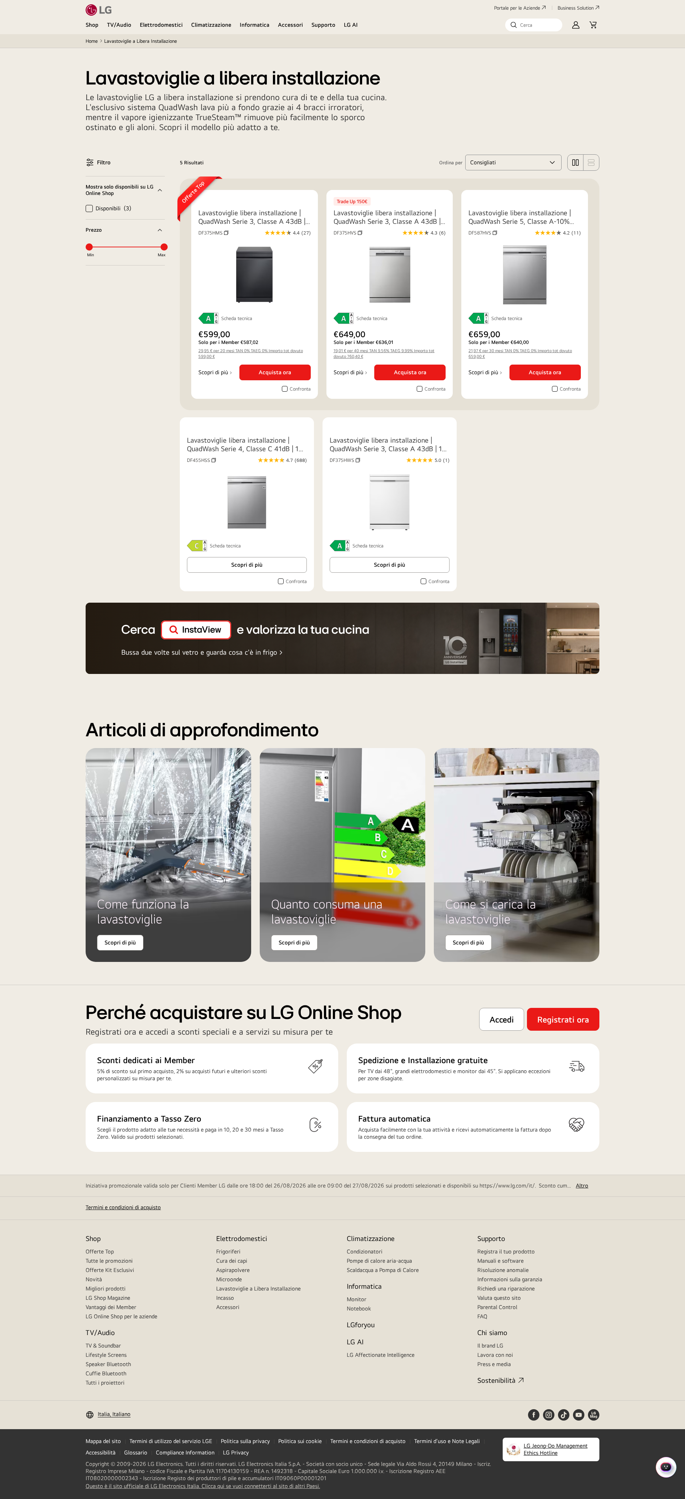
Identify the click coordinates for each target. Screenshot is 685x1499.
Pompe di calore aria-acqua (379, 1260)
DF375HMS (213, 232)
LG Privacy (236, 1452)
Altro (582, 1185)
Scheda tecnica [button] (236, 318)
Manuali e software (500, 1260)
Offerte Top (100, 1251)
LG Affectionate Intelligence (381, 1354)
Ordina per (450, 162)
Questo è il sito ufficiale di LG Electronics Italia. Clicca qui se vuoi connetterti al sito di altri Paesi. (203, 1486)
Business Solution (576, 8)
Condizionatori (364, 1251)
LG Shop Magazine (108, 1297)
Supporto (323, 24)
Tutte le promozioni (109, 1260)
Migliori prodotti (106, 1288)
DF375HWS (345, 460)
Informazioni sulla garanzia (509, 1279)
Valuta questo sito (499, 1297)
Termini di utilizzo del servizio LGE (171, 1441)
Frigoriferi (228, 1251)
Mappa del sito (103, 1441)
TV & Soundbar (103, 1345)
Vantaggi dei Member (111, 1307)
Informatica (254, 24)
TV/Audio (119, 24)
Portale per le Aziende (517, 8)
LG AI (351, 24)
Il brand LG (490, 1345)
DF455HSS (201, 460)
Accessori (290, 24)
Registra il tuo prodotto (506, 1251)
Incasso (225, 1297)
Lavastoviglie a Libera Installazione (258, 1288)
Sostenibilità (496, 1380)
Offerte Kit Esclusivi (110, 1270)
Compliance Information (185, 1452)
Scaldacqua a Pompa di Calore (383, 1270)
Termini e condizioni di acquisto (123, 1207)
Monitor (356, 1299)
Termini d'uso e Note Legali (447, 1441)
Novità (94, 1279)
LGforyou (361, 1324)
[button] (533, 25)
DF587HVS (482, 232)
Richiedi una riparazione (506, 1288)
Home (92, 41)
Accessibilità (101, 1452)
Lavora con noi (495, 1354)
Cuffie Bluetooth (106, 1373)
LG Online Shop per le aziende (121, 1316)
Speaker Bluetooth (108, 1364)
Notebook (359, 1308)
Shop (92, 24)
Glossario (135, 1452)
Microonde (229, 1279)
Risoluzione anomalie (503, 1270)
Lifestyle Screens (106, 1354)
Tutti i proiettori (105, 1382)
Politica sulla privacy (245, 1441)
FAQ (482, 1316)
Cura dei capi (231, 1260)
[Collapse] (125, 190)
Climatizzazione (211, 24)
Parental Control (497, 1307)
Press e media (494, 1364)
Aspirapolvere (233, 1270)
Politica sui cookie (300, 1441)
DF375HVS (348, 232)
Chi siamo (492, 1332)
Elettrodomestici (161, 24)
